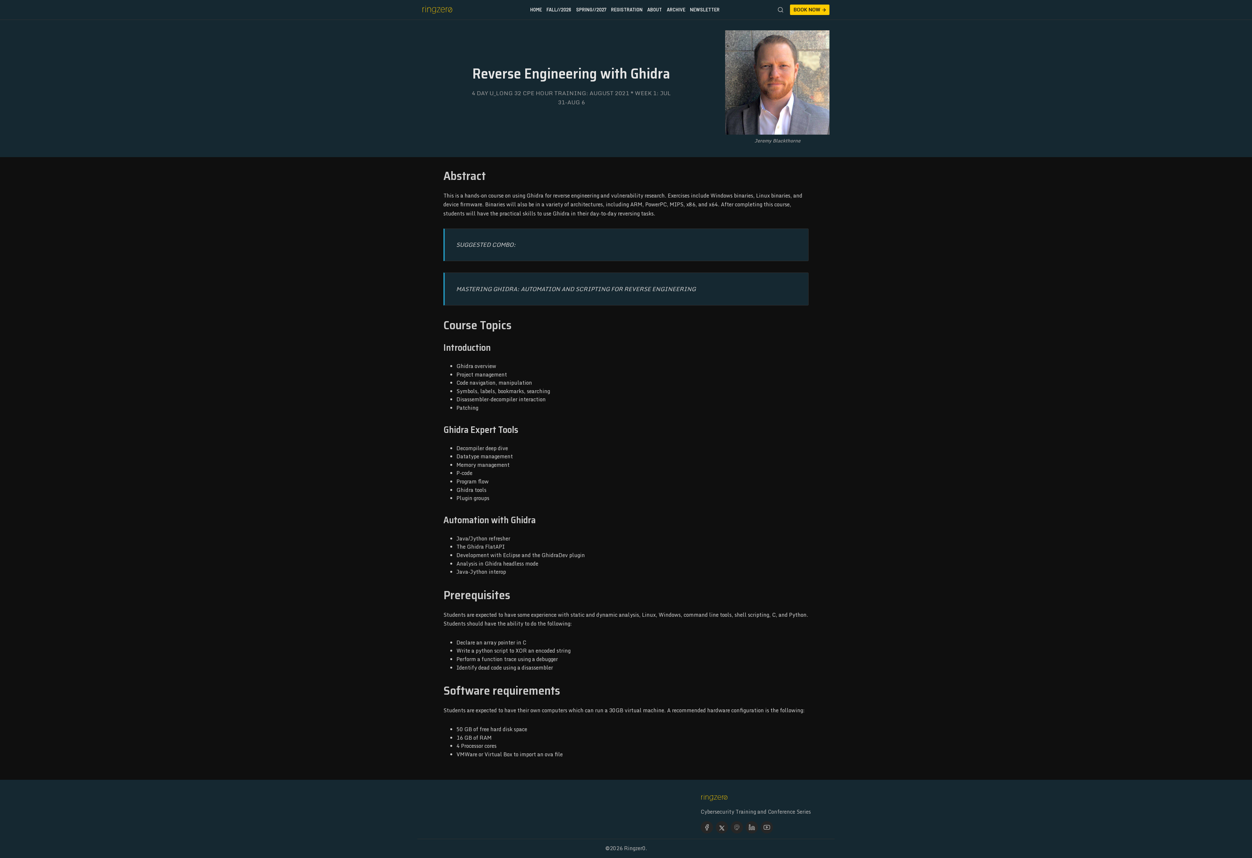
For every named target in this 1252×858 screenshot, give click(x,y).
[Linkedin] (752, 827)
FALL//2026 (558, 9)
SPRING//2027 (591, 9)
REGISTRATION (627, 9)
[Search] (780, 10)
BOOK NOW (807, 9)
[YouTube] (767, 827)
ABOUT (654, 9)
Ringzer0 (635, 848)
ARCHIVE (676, 9)
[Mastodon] (737, 827)
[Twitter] (722, 827)
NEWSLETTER (705, 9)
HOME (536, 9)
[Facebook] (707, 827)
